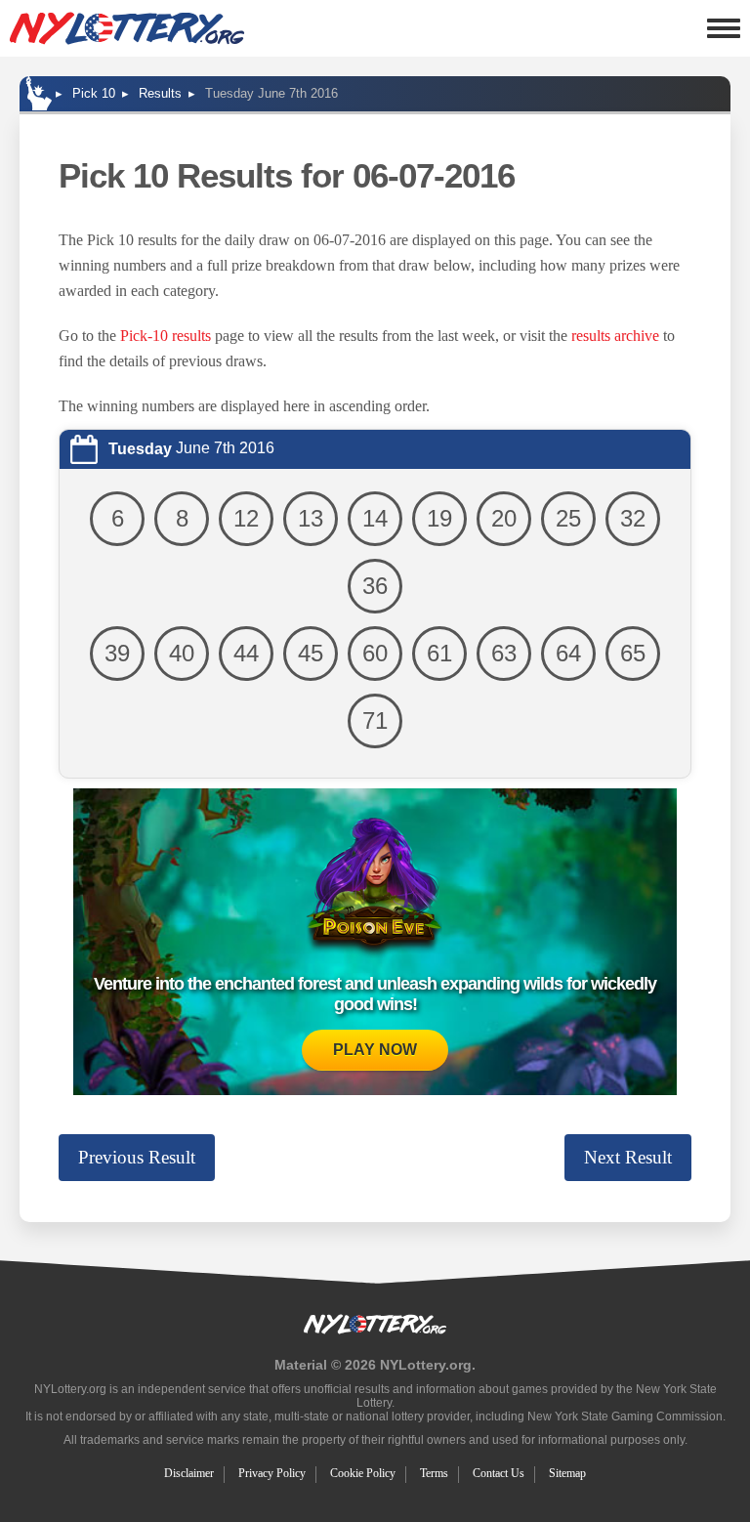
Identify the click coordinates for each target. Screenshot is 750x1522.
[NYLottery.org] (127, 28)
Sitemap (567, 1473)
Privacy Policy (272, 1473)
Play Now (375, 1049)
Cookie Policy (363, 1473)
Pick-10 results (165, 335)
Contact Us (498, 1473)
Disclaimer (189, 1473)
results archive (615, 335)
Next (628, 1157)
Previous (136, 1157)
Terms (434, 1473)
